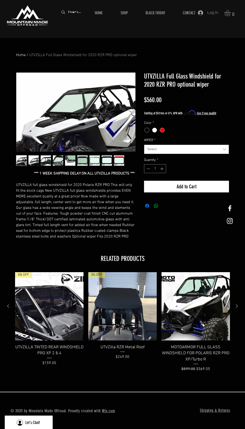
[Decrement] (148, 168)
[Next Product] (237, 306)
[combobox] (186, 149)
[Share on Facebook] (147, 206)
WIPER (150, 140)
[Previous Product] (8, 306)
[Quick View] (195, 306)
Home (21, 55)
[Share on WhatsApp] (156, 206)
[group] (122, 322)
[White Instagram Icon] (230, 221)
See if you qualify (206, 113)
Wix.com (108, 410)
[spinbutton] (155, 168)
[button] (231, 13)
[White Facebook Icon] (230, 208)
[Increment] (162, 168)
